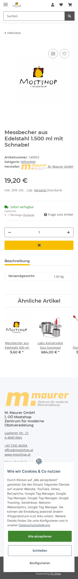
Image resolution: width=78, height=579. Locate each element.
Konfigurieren (40, 563)
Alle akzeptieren (40, 536)
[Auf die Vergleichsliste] (53, 53)
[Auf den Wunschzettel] (64, 53)
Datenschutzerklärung (34, 525)
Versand (40, 190)
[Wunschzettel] (61, 4)
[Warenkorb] (70, 4)
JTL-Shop (55, 573)
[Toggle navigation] (5, 2)
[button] (53, 4)
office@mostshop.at (19, 450)
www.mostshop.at (18, 454)
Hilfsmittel (28, 162)
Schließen (39, 550)
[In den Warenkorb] (39, 245)
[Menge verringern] (9, 232)
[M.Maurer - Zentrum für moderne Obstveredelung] (17, 5)
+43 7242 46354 (16, 445)
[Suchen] (70, 16)
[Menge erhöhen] (68, 232)
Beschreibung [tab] (17, 261)
